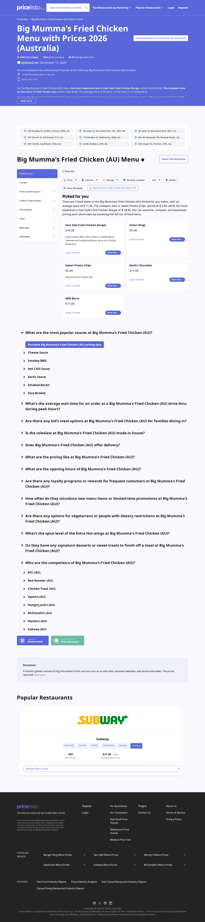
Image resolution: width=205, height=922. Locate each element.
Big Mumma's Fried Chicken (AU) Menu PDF (114, 187)
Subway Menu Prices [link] (37, 768)
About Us (171, 806)
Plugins (142, 806)
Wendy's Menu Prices (156, 855)
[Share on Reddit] (105, 903)
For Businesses (118, 806)
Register (183, 7)
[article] (102, 741)
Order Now (112, 252)
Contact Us (144, 812)
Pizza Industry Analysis (84, 881)
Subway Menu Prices (105, 864)
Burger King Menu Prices (58, 855)
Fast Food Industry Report (51, 881)
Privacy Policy (173, 819)
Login (171, 7)
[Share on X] (99, 903)
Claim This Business (173, 159)
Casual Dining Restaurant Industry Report (60, 888)
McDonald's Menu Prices (158, 864)
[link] (102, 720)
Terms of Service (175, 812)
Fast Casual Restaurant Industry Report (124, 881)
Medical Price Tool (120, 839)
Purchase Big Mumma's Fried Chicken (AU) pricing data (160, 38)
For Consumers (119, 812)
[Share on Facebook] (94, 903)
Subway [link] (102, 739)
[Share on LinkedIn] (110, 903)
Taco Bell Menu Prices (106, 855)
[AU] (28, 7)
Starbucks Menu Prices (57, 864)
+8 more (136, 745)
